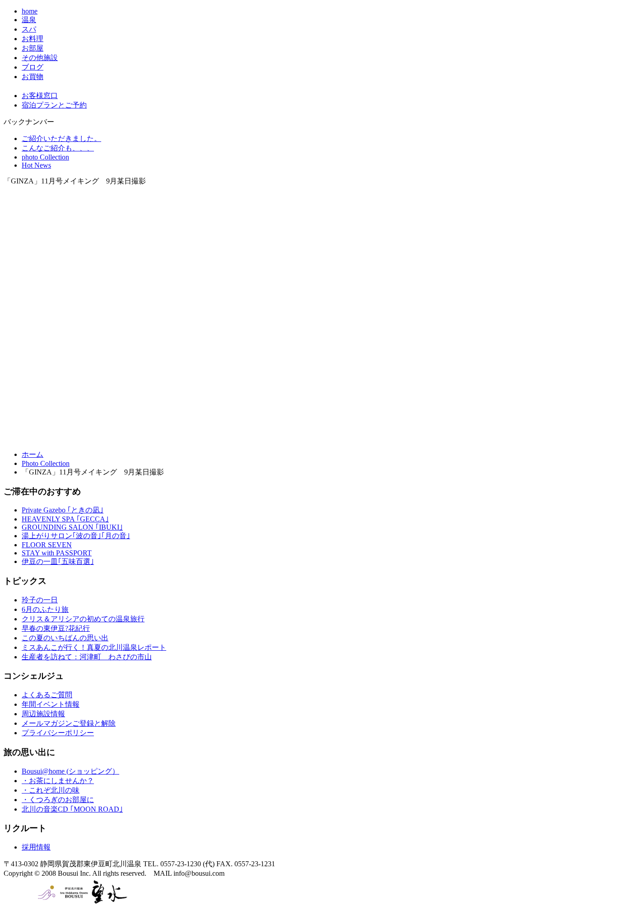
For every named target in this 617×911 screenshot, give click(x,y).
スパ (29, 29)
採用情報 (36, 847)
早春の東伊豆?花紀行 (56, 628)
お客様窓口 (40, 95)
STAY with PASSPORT (57, 553)
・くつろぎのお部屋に (58, 799)
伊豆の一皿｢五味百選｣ (58, 561)
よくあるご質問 (47, 695)
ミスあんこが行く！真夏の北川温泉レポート (94, 647)
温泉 (29, 19)
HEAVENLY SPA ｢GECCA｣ (65, 519)
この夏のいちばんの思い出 (65, 638)
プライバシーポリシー (58, 733)
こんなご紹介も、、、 (58, 148)
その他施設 (40, 57)
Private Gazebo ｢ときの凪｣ (62, 510)
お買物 (32, 76)
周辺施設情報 (43, 714)
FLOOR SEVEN (47, 545)
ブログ (32, 67)
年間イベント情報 (50, 704)
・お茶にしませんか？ (58, 780)
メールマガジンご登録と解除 (69, 723)
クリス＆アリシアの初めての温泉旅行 (83, 619)
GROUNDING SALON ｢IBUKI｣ (72, 527)
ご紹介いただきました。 (61, 138)
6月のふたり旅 (45, 609)
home (29, 11)
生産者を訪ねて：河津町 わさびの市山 (87, 657)
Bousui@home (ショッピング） (70, 771)
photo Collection (45, 157)
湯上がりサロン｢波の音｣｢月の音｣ (76, 536)
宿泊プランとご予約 (54, 105)
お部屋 (32, 48)
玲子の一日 (40, 600)
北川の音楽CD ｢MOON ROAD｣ (72, 809)
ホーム (32, 454)
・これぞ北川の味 (50, 790)
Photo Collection (46, 463)
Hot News (36, 165)
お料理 (32, 38)
